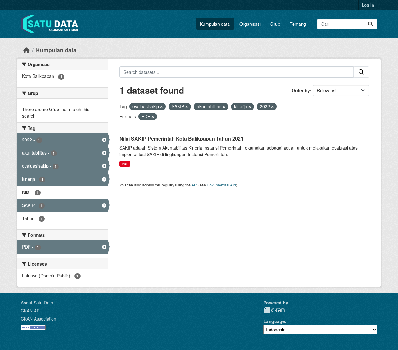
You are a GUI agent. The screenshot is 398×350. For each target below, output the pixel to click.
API (194, 184)
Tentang (298, 24)
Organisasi (250, 24)
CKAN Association (38, 319)
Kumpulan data (215, 24)
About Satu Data (37, 302)
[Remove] (161, 106)
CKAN (274, 310)
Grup (275, 24)
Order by (301, 90)
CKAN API (31, 310)
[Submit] (370, 24)
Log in (368, 5)
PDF (125, 163)
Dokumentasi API (221, 184)
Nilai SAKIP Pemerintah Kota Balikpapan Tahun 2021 (181, 138)
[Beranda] (26, 50)
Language (274, 321)
